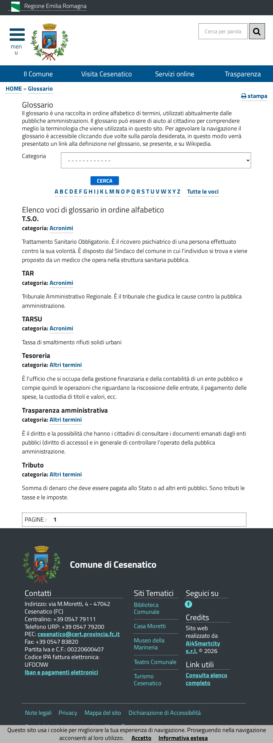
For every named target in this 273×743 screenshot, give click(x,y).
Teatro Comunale (155, 661)
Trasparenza (243, 73)
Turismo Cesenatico (147, 680)
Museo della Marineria (149, 644)
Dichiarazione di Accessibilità (165, 712)
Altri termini (66, 364)
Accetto (141, 737)
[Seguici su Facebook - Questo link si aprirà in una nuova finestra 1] (188, 604)
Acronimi (61, 227)
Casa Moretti (150, 625)
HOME (14, 88)
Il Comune (38, 73)
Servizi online (174, 73)
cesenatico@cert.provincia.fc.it (79, 633)
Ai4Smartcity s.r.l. (203, 647)
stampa (256, 95)
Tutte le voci (203, 191)
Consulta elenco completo (206, 679)
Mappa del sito (103, 712)
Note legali (38, 712)
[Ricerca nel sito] (257, 31)
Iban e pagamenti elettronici (61, 672)
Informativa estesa (183, 737)
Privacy (68, 712)
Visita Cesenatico (106, 73)
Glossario (40, 88)
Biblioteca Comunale (146, 608)
